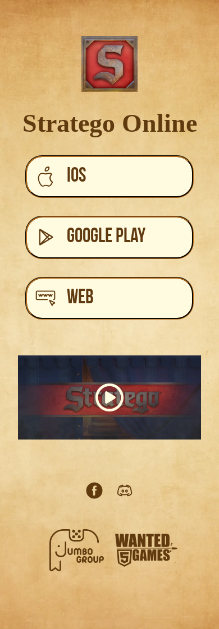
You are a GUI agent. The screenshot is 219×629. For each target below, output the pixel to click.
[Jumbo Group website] (76, 550)
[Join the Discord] (125, 490)
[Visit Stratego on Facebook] (94, 490)
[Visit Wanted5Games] (146, 550)
